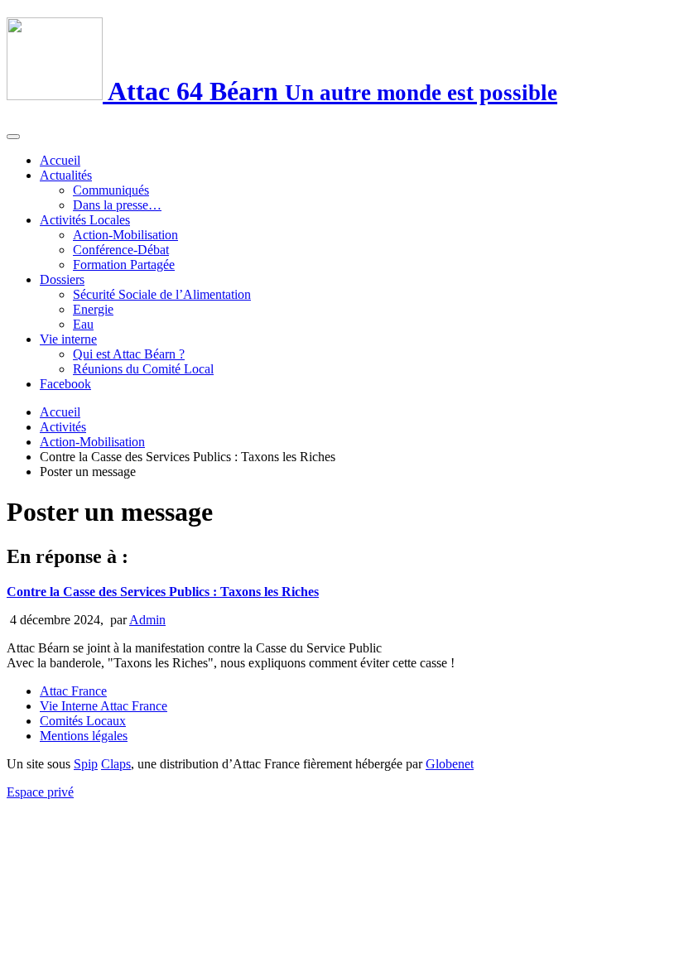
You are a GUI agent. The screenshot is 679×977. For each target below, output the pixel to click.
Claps (116, 764)
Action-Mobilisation (125, 235)
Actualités (66, 175)
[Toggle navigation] (13, 136)
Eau (83, 324)
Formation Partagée (124, 264)
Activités (63, 427)
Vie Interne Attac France (103, 706)
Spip (86, 764)
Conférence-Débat (121, 250)
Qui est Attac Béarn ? (129, 354)
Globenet (450, 764)
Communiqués (111, 190)
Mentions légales (84, 736)
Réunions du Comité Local (143, 369)
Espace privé (40, 792)
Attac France (73, 691)
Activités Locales (85, 220)
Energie (93, 309)
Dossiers (62, 279)
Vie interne (68, 339)
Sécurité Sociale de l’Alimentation (162, 294)
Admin (147, 620)
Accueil (60, 160)
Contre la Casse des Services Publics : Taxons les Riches (163, 592)
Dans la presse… (117, 205)
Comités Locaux (83, 721)
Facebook (65, 384)
